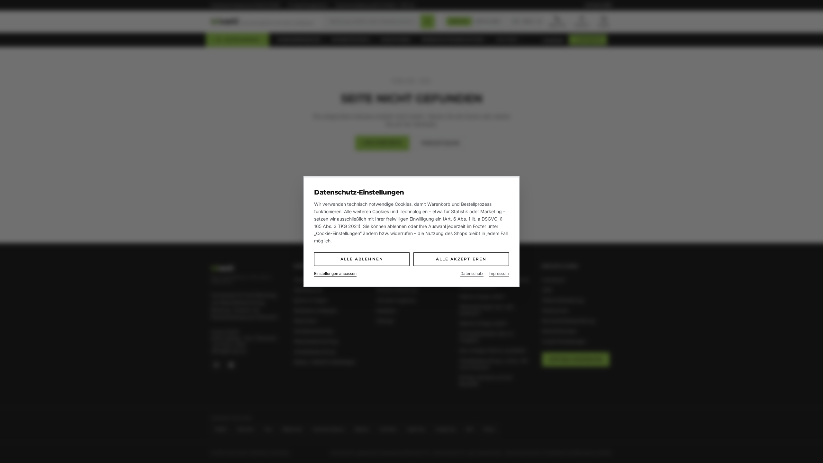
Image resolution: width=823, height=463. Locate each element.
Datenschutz (472, 273)
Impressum (499, 273)
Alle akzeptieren (461, 259)
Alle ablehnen (361, 259)
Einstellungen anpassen (335, 273)
